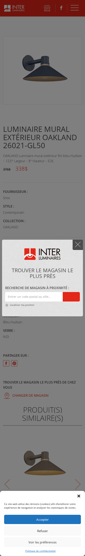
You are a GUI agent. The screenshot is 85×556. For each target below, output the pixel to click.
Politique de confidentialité (40, 551)
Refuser (42, 531)
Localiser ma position (21, 305)
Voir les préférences (42, 542)
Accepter (42, 519)
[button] (79, 496)
